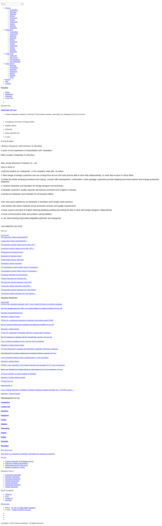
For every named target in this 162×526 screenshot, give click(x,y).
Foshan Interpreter (11, 483)
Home (7, 92)
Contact (8, 83)
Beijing (12, 16)
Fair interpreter (15, 60)
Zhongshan (14, 22)
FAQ (7, 496)
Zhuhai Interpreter (11, 487)
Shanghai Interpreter (12, 481)
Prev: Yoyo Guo (6, 450)
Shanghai (13, 14)
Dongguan (13, 18)
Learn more (5, 235)
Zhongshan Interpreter (13, 485)
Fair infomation (15, 62)
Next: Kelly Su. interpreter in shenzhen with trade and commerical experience (28, 454)
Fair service (14, 58)
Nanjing (12, 75)
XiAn (12, 77)
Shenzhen (13, 12)
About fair (13, 56)
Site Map (8, 500)
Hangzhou (13, 28)
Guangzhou (14, 10)
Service (7, 8)
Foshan (12, 20)
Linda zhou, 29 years (9, 110)
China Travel (9, 64)
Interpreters (9, 30)
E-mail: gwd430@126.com (21, 510)
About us (8, 494)
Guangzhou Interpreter (13, 475)
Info (6, 81)
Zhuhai (12, 24)
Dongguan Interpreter (12, 479)
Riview (7, 79)
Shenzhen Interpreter (12, 477)
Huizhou (13, 26)
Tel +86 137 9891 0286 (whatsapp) (23, 508)
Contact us (9, 498)
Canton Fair (14, 34)
